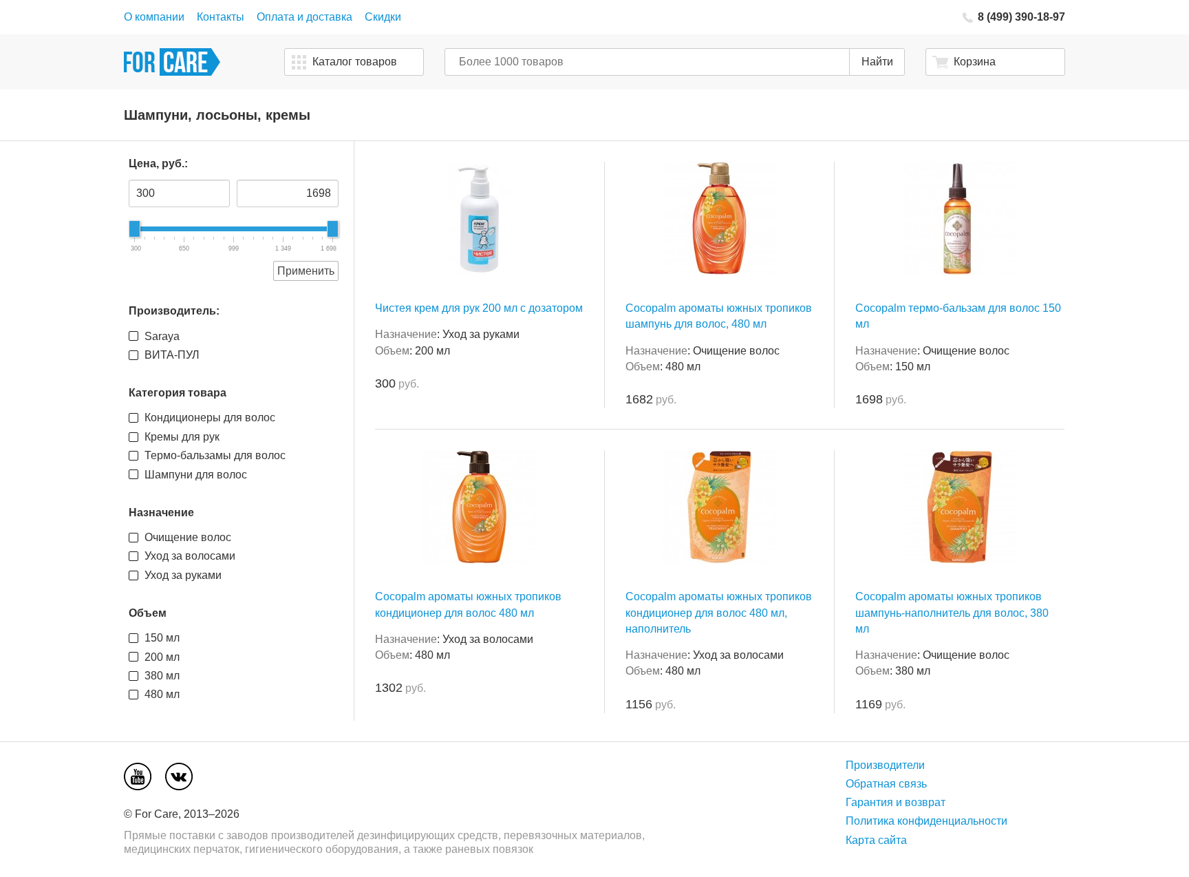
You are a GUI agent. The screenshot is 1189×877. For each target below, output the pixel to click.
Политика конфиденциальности (926, 821)
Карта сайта (876, 840)
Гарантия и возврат (895, 802)
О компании (154, 17)
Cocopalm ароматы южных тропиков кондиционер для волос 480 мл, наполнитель (718, 612)
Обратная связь (886, 784)
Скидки (383, 17)
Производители (885, 765)
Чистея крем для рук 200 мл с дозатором (479, 308)
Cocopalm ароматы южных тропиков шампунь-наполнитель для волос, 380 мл (952, 612)
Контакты (220, 17)
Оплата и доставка (304, 17)
